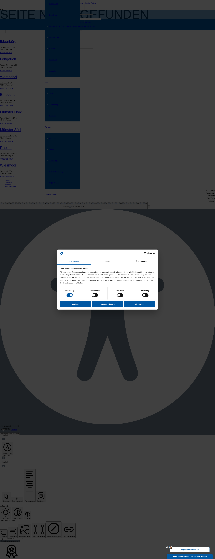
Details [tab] (107, 261)
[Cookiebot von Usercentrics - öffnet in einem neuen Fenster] (145, 253)
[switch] (95, 295)
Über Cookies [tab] (141, 261)
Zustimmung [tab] (74, 261)
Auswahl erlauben (107, 304)
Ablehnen (75, 304)
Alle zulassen (139, 304)
